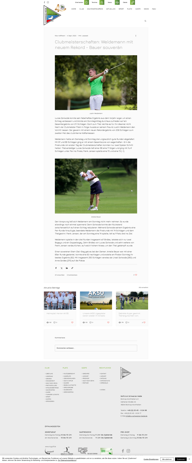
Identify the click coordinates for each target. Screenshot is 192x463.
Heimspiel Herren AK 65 (58, 313)
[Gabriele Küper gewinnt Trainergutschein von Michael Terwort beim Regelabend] (132, 301)
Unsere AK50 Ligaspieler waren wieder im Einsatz (94, 314)
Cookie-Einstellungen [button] (151, 459)
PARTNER (86, 383)
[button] (81, 9)
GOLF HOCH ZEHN (88, 381)
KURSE (48, 392)
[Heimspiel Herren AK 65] (60, 301)
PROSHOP (86, 378)
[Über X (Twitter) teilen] (61, 268)
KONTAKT (103, 373)
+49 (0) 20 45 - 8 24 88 (137, 410)
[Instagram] (48, 2)
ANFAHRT (86, 376)
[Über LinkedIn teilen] (67, 268)
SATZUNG (103, 378)
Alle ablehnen (167, 459)
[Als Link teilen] (72, 268)
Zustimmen (181, 459)
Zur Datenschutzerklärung (67, 460)
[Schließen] (189, 459)
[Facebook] (44, 2)
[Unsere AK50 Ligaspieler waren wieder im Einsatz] (96, 301)
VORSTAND (49, 376)
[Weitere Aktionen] (135, 35)
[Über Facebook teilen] (56, 268)
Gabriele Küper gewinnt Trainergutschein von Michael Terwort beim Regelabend (129, 314)
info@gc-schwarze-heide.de (136, 416)
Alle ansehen (143, 287)
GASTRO (48, 399)
